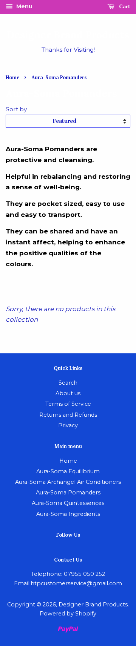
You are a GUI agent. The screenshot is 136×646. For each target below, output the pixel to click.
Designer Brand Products (68, 35)
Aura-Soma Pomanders (68, 492)
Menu (23, 6)
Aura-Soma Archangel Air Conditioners (68, 482)
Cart (123, 6)
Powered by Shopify (68, 613)
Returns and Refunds (68, 414)
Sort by (16, 109)
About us (68, 393)
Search (68, 382)
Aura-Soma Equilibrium (68, 471)
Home (12, 77)
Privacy (68, 425)
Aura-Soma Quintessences (68, 503)
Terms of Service (68, 403)
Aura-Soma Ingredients (68, 514)
